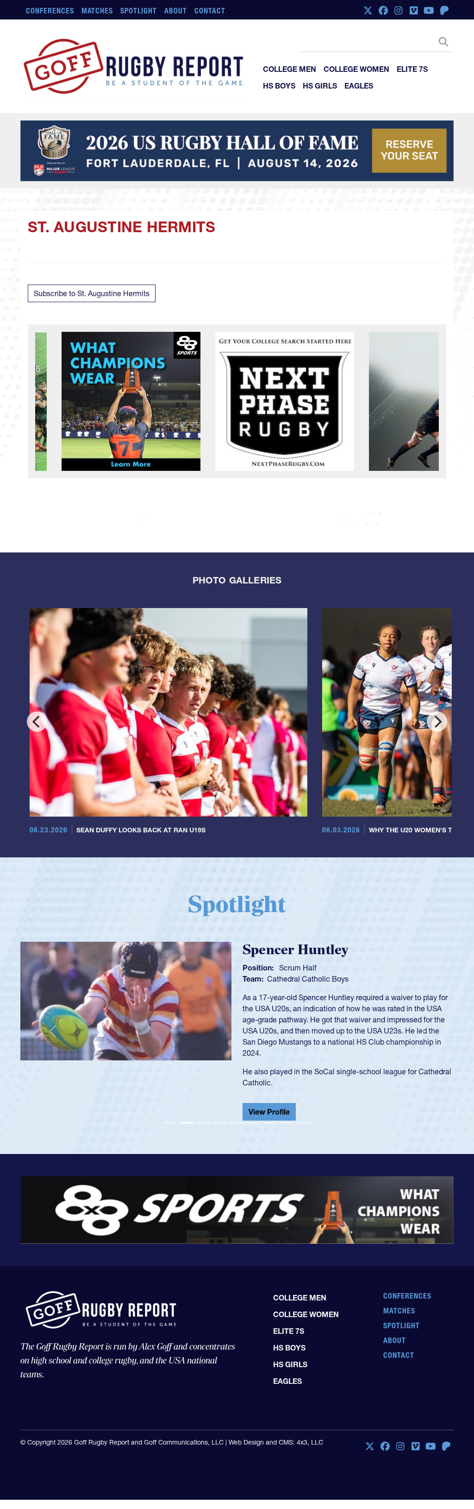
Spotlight (138, 10)
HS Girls (320, 85)
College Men (289, 69)
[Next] (437, 721)
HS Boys (279, 85)
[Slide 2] (187, 1115)
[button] (52, 1028)
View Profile (269, 1104)
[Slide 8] (287, 1115)
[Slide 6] (254, 1115)
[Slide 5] (237, 1115)
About (175, 10)
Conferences (50, 10)
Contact (209, 10)
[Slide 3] (204, 1115)
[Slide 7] (270, 1115)
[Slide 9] (304, 1115)
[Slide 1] (170, 1115)
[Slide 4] (220, 1115)
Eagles (358, 85)
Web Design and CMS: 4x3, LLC (276, 1435)
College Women (356, 69)
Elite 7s (412, 69)
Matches (97, 10)
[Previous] (37, 721)
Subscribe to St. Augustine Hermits (92, 293)
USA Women (288, 978)
